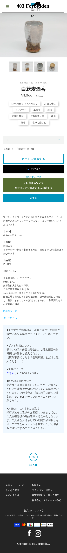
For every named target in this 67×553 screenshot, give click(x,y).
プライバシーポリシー (43, 490)
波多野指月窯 (37, 116)
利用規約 (36, 485)
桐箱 (49, 109)
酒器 (23, 122)
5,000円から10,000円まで (24, 103)
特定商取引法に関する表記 (45, 495)
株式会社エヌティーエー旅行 (46, 500)
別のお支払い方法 (33, 177)
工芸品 (37, 109)
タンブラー (21, 109)
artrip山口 (43, 543)
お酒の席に (50, 103)
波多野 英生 (17, 116)
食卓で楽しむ (39, 122)
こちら (10, 373)
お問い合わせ (12, 495)
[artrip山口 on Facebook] (29, 533)
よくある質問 (12, 490)
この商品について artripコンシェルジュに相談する (34, 185)
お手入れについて (15, 485)
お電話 (33, 198)
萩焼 (53, 116)
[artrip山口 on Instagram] (38, 533)
